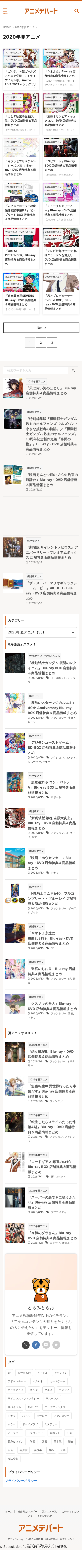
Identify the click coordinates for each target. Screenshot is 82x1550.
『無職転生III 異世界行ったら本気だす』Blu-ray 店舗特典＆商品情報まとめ (52, 1091)
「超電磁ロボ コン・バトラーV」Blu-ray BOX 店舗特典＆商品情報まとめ (52, 787)
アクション (57, 757)
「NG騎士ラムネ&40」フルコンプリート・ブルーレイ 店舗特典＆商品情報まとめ (52, 898)
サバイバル (14, 1407)
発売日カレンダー (27, 1511)
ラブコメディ (58, 1212)
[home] (56, 1345)
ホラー (46, 761)
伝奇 (69, 1432)
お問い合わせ (45, 1515)
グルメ (48, 1389)
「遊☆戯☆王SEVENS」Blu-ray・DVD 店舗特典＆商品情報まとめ (21, 300)
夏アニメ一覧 (49, 1511)
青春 (70, 1013)
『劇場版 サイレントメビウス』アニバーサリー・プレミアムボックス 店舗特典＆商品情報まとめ (52, 552)
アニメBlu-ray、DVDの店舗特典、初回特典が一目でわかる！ (41, 1539)
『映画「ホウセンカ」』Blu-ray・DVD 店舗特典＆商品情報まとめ (52, 863)
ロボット (61, 677)
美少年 (38, 1450)
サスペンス (52, 1398)
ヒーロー (42, 1415)
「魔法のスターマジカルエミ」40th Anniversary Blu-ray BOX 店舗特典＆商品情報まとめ (52, 708)
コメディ (70, 757)
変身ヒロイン (15, 1441)
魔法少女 (13, 1458)
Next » (41, 328)
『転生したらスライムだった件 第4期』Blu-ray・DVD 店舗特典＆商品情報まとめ (52, 1127)
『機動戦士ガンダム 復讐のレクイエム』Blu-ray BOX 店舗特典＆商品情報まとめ (52, 668)
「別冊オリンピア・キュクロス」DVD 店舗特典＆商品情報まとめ (61, 121)
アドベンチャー (17, 1381)
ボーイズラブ (30, 1424)
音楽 (62, 1450)
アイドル (42, 1372)
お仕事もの (24, 1372)
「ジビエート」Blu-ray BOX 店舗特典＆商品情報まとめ (61, 165)
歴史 (34, 837)
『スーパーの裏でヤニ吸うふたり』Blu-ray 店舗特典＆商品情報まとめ (52, 1202)
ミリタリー (14, 1432)
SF (52, 677)
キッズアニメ (15, 1389)
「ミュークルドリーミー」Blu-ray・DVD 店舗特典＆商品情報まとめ (60, 210)
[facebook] (36, 1345)
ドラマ (55, 872)
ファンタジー (58, 717)
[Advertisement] (41, 516)
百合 (10, 1450)
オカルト (67, 1242)
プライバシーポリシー (21, 1481)
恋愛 (44, 1441)
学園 (32, 1441)
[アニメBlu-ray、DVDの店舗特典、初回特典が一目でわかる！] (41, 11)
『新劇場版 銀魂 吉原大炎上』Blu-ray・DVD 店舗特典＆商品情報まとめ (52, 823)
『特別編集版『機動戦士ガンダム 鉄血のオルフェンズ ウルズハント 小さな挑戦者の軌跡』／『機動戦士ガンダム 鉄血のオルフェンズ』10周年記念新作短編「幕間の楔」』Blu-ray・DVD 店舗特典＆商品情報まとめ (52, 434)
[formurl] (46, 1345)
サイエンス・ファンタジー (23, 1398)
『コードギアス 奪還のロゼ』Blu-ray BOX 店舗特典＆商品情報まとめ (52, 1167)
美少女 (23, 1450)
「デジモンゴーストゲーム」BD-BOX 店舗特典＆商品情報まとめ (52, 747)
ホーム (8, 1511)
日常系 (58, 1441)
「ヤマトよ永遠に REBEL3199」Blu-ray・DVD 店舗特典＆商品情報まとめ (50, 938)
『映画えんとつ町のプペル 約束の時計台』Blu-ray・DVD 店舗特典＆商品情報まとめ (52, 480)
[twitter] (26, 1345)
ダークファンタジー (56, 1407)
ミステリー (34, 761)
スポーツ (32, 1407)
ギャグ (72, 908)
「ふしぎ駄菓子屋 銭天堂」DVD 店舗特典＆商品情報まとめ (21, 121)
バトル (26, 1415)
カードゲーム (57, 1381)
